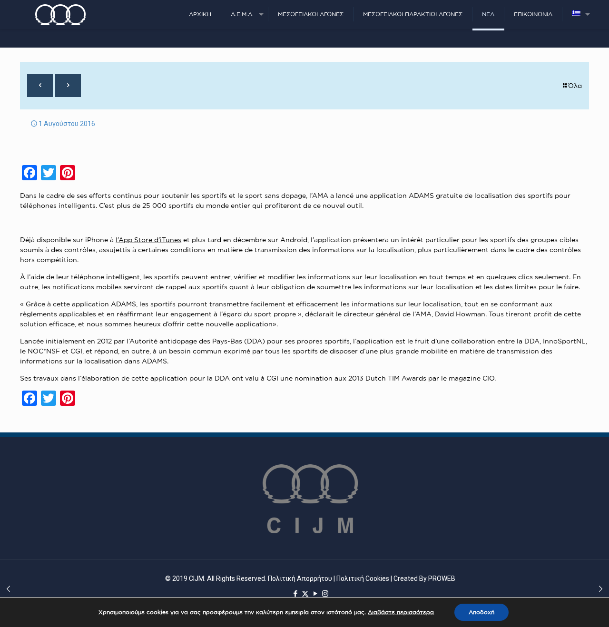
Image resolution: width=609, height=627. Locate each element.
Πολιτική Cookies (362, 578)
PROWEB (441, 578)
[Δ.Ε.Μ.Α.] (60, 14)
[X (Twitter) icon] (305, 593)
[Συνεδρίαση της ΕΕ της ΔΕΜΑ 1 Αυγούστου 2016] (600, 589)
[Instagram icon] (325, 593)
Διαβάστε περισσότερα (401, 612)
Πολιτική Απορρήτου (300, 578)
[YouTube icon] (315, 593)
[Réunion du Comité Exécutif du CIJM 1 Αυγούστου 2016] (8, 589)
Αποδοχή (481, 612)
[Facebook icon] (295, 593)
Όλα (575, 85)
